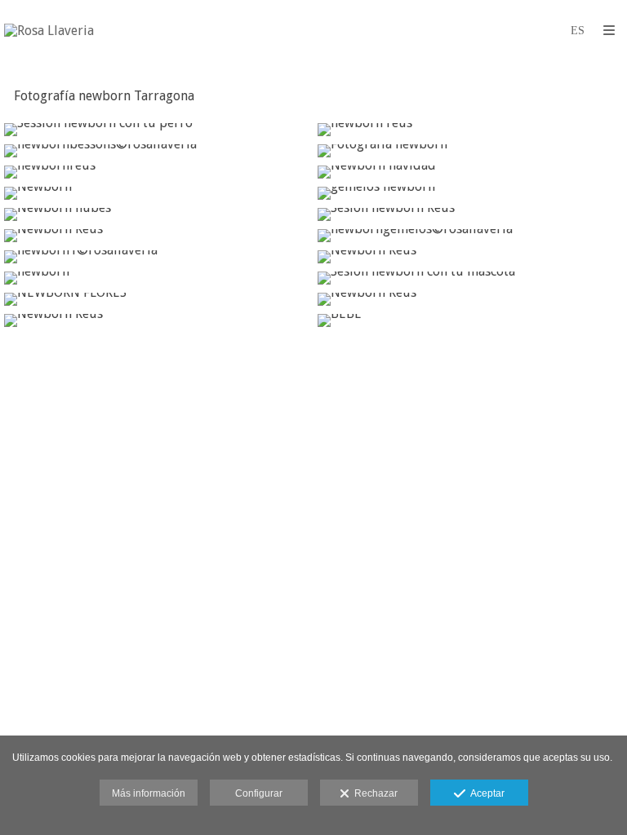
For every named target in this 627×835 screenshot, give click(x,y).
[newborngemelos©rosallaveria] (470, 235)
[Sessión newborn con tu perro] (156, 129)
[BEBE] (470, 320)
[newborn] (156, 278)
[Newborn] (156, 193)
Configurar (258, 793)
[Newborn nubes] (156, 214)
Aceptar (485, 793)
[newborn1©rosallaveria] (156, 256)
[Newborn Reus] (156, 235)
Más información (148, 793)
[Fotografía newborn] (470, 150)
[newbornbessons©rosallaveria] (156, 150)
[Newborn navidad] (470, 172)
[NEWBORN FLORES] (156, 299)
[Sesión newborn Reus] (470, 214)
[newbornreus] (156, 172)
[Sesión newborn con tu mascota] (470, 278)
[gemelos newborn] (470, 193)
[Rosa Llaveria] (49, 30)
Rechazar (373, 793)
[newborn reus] (470, 129)
